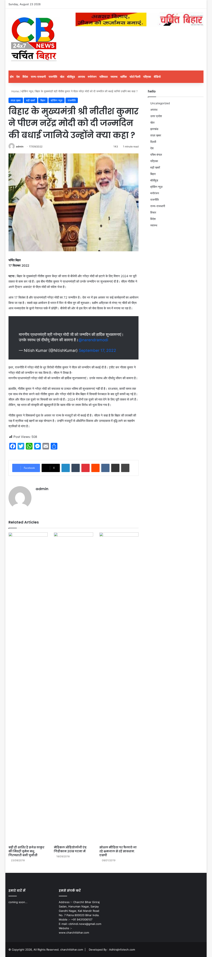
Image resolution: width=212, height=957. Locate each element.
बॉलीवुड (71, 76)
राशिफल (103, 76)
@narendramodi (93, 340)
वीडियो (157, 76)
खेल (62, 76)
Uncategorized (160, 103)
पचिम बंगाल (156, 154)
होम (11, 76)
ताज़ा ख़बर (16, 100)
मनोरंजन (92, 76)
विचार (153, 212)
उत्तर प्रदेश (156, 116)
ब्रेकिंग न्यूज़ (27, 91)
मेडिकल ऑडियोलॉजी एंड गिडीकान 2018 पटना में (70, 849)
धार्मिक (123, 76)
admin (19, 146)
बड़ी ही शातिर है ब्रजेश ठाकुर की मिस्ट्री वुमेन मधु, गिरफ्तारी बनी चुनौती (26, 851)
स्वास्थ (114, 76)
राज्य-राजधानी (38, 76)
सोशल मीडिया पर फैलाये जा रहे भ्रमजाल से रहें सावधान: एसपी (118, 851)
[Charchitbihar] (34, 39)
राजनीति (53, 76)
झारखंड (154, 129)
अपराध (81, 76)
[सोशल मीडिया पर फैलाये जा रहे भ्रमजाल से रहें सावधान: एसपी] (119, 687)
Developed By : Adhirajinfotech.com (112, 949)
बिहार (42, 100)
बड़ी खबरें (30, 100)
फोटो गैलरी (135, 76)
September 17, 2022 (97, 350)
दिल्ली (153, 141)
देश (18, 76)
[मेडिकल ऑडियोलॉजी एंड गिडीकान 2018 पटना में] (73, 687)
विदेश (25, 76)
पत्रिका (147, 76)
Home (15, 91)
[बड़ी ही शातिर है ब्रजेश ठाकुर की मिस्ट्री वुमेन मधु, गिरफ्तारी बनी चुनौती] (28, 687)
